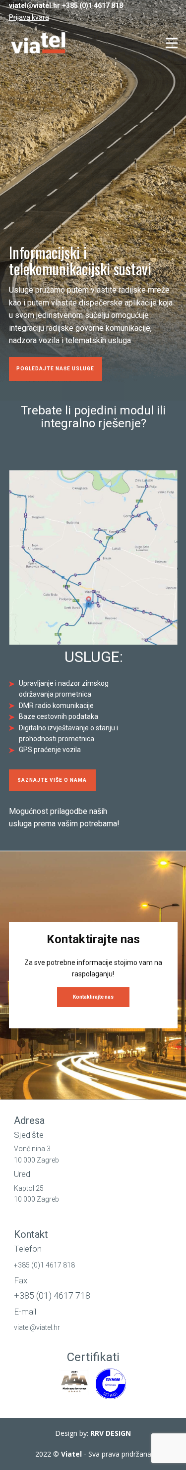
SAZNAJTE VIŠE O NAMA (52, 780)
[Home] (39, 43)
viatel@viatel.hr (34, 5)
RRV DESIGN (110, 1433)
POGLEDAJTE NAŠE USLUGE (55, 368)
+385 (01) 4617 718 (52, 1295)
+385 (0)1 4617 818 (92, 5)
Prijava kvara (29, 17)
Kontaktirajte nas (93, 997)
